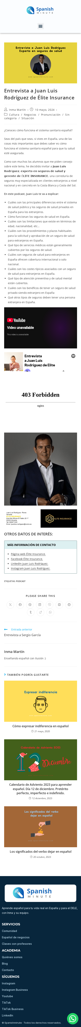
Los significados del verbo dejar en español (40, 851)
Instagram (8, 983)
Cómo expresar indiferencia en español (40, 726)
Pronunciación (51, 114)
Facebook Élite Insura (24, 559)
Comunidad (9, 930)
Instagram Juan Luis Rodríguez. (30, 568)
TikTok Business (13, 1009)
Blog (5, 963)
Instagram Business (15, 989)
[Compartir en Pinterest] (30, 605)
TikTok (6, 1002)
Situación (27, 118)
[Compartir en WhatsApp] (50, 612)
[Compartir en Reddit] (69, 605)
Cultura (14, 114)
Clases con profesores (17, 943)
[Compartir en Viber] (49, 605)
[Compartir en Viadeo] (40, 612)
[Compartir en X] (10, 605)
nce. (40, 559)
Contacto (8, 970)
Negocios (30, 114)
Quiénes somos (12, 957)
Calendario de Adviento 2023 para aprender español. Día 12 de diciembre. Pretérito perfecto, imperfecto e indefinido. (40, 789)
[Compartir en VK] (59, 605)
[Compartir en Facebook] (20, 605)
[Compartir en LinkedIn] (40, 605)
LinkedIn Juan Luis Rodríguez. (29, 563)
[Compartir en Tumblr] (30, 612)
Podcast (20, 581)
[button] (40, 26)
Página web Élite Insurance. (28, 554)
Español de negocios (16, 937)
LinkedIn (7, 1015)
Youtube (7, 996)
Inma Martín (17, 109)
